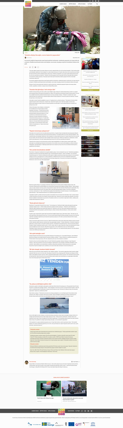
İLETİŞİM (90, 4)
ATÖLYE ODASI (81, 4)
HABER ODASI (63, 4)
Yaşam (26, 52)
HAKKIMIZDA (71, 411)
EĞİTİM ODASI (72, 4)
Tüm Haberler (90, 90)
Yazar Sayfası (76, 361)
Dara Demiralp (32, 361)
